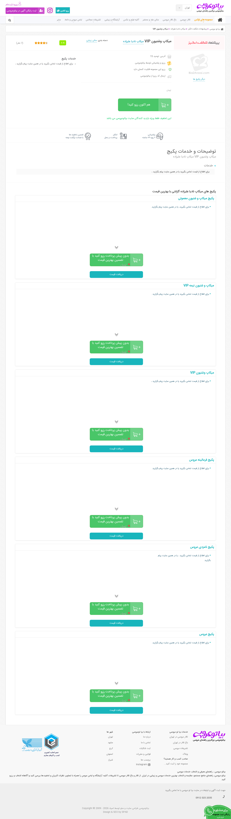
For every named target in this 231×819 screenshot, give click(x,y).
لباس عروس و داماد (73, 20)
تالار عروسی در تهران (178, 737)
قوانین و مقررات (143, 754)
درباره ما (147, 737)
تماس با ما (146, 743)
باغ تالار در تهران (180, 743)
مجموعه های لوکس (203, 20)
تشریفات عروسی (180, 748)
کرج (111, 748)
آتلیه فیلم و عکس (131, 20)
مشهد (110, 743)
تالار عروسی (185, 20)
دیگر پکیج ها (199, 79)
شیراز (110, 760)
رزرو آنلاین (64, 11)
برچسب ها (146, 760)
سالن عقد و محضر (151, 20)
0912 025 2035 (204, 798)
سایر (59, 20)
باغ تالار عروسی (169, 20)
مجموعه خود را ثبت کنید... (176, 764)
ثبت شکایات (145, 748)
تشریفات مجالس (93, 20)
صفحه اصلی (219, 19)
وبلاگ (185, 754)
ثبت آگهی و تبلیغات (211, 790)
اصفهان (109, 754)
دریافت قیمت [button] (116, 274)
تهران (110, 737)
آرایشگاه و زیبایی (112, 20)
